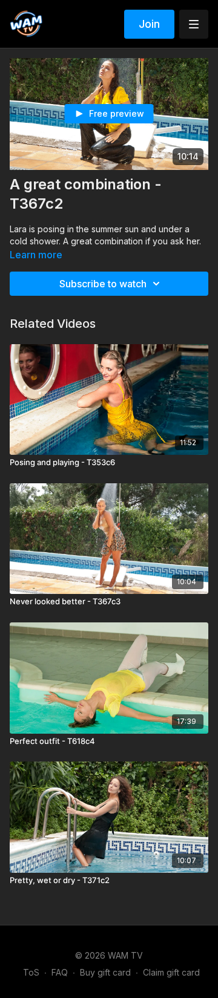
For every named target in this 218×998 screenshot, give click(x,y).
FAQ (59, 972)
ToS (31, 972)
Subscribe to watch (103, 284)
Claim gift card (171, 972)
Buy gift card (105, 972)
